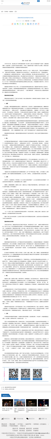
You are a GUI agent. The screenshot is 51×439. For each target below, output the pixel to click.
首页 (2, 11)
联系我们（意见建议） (40, 424)
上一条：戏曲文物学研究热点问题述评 (8, 387)
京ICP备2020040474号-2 (42, 433)
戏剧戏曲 (11, 11)
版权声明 (28, 424)
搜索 (38, 1)
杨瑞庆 (34, 20)
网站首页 (4, 424)
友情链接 (4, 426)
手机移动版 (19, 418)
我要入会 (44, 418)
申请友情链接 (14, 426)
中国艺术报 (27, 20)
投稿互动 (6, 418)
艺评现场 (6, 11)
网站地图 (12, 424)
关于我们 (20, 424)
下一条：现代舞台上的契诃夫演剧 (7, 389)
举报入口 (23, 426)
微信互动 (31, 418)
